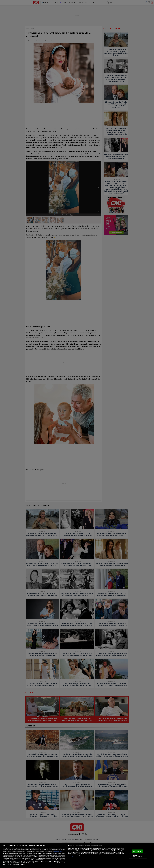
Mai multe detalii (58, 851)
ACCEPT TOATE (137, 851)
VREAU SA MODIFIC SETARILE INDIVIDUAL (137, 856)
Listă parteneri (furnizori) (74, 856)
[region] (77, 855)
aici (27, 859)
